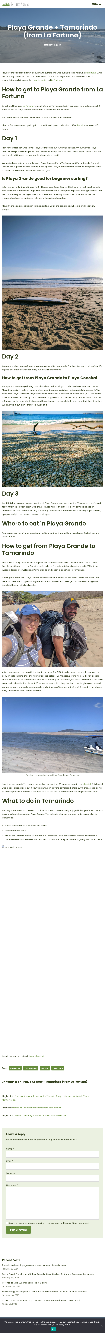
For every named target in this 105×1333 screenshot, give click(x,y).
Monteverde (40, 80)
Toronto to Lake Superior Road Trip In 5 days (24, 1282)
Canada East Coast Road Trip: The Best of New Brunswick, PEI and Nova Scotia (41, 1300)
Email (9, 1160)
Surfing (45, 1068)
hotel (80, 125)
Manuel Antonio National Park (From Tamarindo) (36, 1107)
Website (10, 1172)
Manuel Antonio (37, 1056)
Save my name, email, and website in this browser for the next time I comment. (48, 1223)
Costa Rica (15, 1068)
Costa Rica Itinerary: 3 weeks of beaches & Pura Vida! (39, 1115)
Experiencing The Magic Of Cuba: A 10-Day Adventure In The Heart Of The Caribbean (44, 1291)
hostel (87, 784)
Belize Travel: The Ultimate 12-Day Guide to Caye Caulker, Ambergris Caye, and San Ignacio (48, 1274)
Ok (53, 1329)
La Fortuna (90, 72)
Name (10, 1148)
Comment (12, 1185)
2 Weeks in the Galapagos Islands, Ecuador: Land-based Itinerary (35, 1265)
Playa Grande (30, 1068)
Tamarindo (58, 1068)
